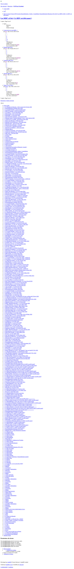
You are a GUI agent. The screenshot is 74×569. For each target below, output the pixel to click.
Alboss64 (21, 564)
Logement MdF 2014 (8, 60)
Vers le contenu (4, 3)
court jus (18, 70)
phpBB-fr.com (9, 564)
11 (6, 40)
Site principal (4, 6)
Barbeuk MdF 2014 (8, 47)
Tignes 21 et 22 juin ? (8, 85)
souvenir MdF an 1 (7, 73)
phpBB (9, 562)
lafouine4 (18, 57)
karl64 (17, 94)
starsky (17, 44)
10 (7, 39)
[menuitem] (4, 11)
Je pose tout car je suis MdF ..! (10, 30)
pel (6, 31)
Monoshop (10, 6)
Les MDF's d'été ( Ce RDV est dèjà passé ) (16, 18)
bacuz (6, 86)
